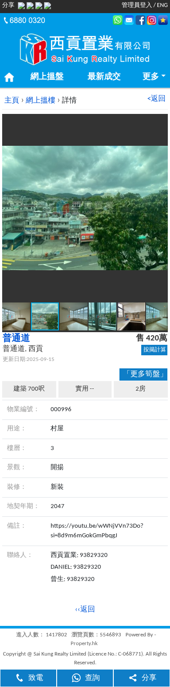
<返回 (156, 99)
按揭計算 (154, 350)
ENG (162, 5)
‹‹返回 (85, 609)
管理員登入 (137, 5)
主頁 (11, 100)
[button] (160, 122)
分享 (149, 678)
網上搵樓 (40, 100)
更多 (151, 77)
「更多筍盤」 (145, 374)
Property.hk (84, 643)
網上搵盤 (47, 77)
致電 (35, 678)
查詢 (92, 678)
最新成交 (104, 77)
